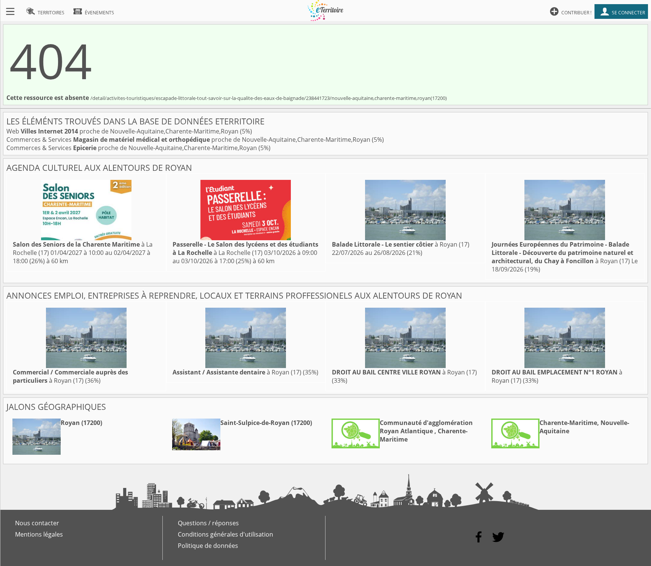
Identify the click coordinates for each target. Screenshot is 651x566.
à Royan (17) (400, 244)
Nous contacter (37, 523)
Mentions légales (39, 534)
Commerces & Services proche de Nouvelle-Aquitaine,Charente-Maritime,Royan (189, 139)
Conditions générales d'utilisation (225, 534)
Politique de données (208, 545)
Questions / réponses (208, 523)
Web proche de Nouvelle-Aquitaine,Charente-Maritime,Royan (123, 131)
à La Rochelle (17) (245, 248)
